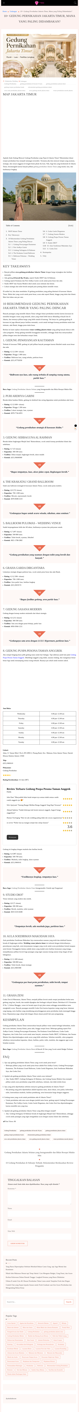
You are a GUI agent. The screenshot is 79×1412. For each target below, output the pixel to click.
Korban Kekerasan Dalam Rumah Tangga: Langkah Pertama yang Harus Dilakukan (35, 1277)
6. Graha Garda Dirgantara (55, 231)
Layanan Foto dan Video (43, 1348)
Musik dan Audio (12, 1357)
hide (70, 225)
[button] (12, 837)
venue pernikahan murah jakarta (63, 90)
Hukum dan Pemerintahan (15, 1340)
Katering (10, 1344)
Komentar (12, 1189)
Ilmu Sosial (30, 1340)
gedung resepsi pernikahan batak (14, 87)
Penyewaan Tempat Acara (29, 1357)
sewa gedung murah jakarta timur (39, 90)
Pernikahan (29, 1365)
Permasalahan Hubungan (14, 1365)
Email (10, 1220)
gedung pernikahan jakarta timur (56, 84)
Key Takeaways (13, 235)
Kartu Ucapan (58, 1340)
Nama (10, 1208)
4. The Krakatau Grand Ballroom (23, 253)
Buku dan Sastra (28, 1327)
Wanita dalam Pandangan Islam (16, 1374)
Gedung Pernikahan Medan (15, 1336)
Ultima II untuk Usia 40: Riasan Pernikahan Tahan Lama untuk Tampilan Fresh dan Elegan (38, 1281)
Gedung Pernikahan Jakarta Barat (23, 1049)
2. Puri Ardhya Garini (19, 247)
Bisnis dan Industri (13, 1327)
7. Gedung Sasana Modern (55, 234)
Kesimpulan (47, 252)
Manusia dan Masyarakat (54, 1353)
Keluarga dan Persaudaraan (45, 1344)
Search (68, 1302)
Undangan (23, 81)
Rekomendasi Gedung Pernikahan (57, 1365)
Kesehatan (61, 1344)
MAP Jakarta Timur (15, 231)
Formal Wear (66, 1327)
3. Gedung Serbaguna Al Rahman (23, 250)
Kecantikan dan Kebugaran (25, 1344)
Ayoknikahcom (11, 1398)
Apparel (55, 1323)
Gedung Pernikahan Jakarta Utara (23, 888)
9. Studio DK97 (51, 243)
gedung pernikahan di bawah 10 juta (31, 84)
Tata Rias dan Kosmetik (55, 1370)
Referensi (40, 1365)
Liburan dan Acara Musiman (15, 1353)
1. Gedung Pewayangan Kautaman (24, 244)
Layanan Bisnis (27, 1348)
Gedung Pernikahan (10, 84)
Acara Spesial (11, 1323)
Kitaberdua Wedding (11, 81)
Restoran (10, 1370)
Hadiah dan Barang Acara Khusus (38, 1336)
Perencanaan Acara (13, 1361)
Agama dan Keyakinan (27, 1323)
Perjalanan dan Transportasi (31, 1361)
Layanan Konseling (60, 1348)
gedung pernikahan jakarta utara (53, 1331)
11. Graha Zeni (52, 249)
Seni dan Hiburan (22, 1370)
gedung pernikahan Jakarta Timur (45, 167)
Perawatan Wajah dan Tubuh (50, 1357)
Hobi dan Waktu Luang (60, 1336)
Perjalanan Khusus (49, 1361)
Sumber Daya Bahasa (37, 1370)
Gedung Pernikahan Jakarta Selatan (24, 389)
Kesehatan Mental (12, 1348)
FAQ (44, 256)
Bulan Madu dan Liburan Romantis (47, 1327)
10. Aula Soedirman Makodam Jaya (59, 246)
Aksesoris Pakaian (43, 1323)
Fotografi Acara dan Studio (15, 1331)
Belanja (64, 1323)
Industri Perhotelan (43, 1340)
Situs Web (11, 1231)
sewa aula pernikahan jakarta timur (14, 90)
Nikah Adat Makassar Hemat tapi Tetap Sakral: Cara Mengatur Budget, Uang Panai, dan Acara (39, 1273)
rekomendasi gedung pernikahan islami (40, 87)
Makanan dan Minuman (36, 1353)
